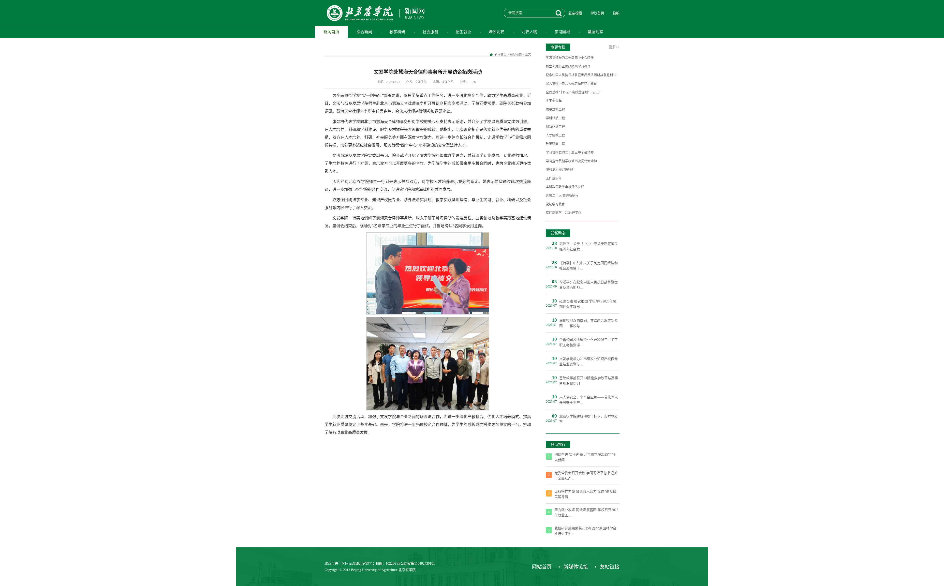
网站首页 (542, 567)
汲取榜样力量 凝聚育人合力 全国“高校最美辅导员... (585, 494)
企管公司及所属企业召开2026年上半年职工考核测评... (588, 342)
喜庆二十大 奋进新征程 (562, 195)
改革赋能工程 (555, 144)
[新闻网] (374, 13)
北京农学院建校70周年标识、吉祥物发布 (588, 419)
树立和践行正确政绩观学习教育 (568, 66)
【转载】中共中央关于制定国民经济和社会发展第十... (588, 265)
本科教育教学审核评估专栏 (565, 187)
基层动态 (595, 32)
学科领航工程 (555, 118)
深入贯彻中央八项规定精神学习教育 (571, 83)
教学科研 (397, 32)
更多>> (614, 47)
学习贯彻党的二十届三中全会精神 (570, 152)
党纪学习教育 (555, 204)
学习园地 (562, 32)
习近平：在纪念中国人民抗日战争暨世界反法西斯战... (588, 284)
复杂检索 (575, 13)
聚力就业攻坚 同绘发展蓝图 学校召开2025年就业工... (586, 512)
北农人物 (529, 32)
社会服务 (430, 32)
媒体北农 (496, 32)
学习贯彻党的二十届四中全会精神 (570, 58)
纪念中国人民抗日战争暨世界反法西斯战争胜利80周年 (583, 75)
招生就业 (463, 32)
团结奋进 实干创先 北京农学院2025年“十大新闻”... (585, 457)
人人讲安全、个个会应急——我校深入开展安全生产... (588, 400)
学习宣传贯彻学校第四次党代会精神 (571, 161)
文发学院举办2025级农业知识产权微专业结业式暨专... (588, 361)
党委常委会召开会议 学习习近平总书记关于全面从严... (585, 475)
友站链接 (610, 567)
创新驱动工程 (555, 126)
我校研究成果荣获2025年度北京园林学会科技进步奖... (585, 531)
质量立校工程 (555, 109)
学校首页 (597, 13)
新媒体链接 (575, 567)
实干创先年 (554, 101)
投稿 (616, 13)
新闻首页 (331, 32)
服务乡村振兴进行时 (560, 169)
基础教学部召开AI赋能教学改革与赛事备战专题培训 (588, 380)
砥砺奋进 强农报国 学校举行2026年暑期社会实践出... (587, 304)
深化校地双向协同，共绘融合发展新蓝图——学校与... (588, 323)
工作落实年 (554, 178)
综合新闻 (364, 32)
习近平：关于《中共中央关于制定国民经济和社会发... (588, 246)
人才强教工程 (555, 135)
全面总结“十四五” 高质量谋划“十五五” (573, 92)
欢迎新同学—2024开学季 (563, 212)
